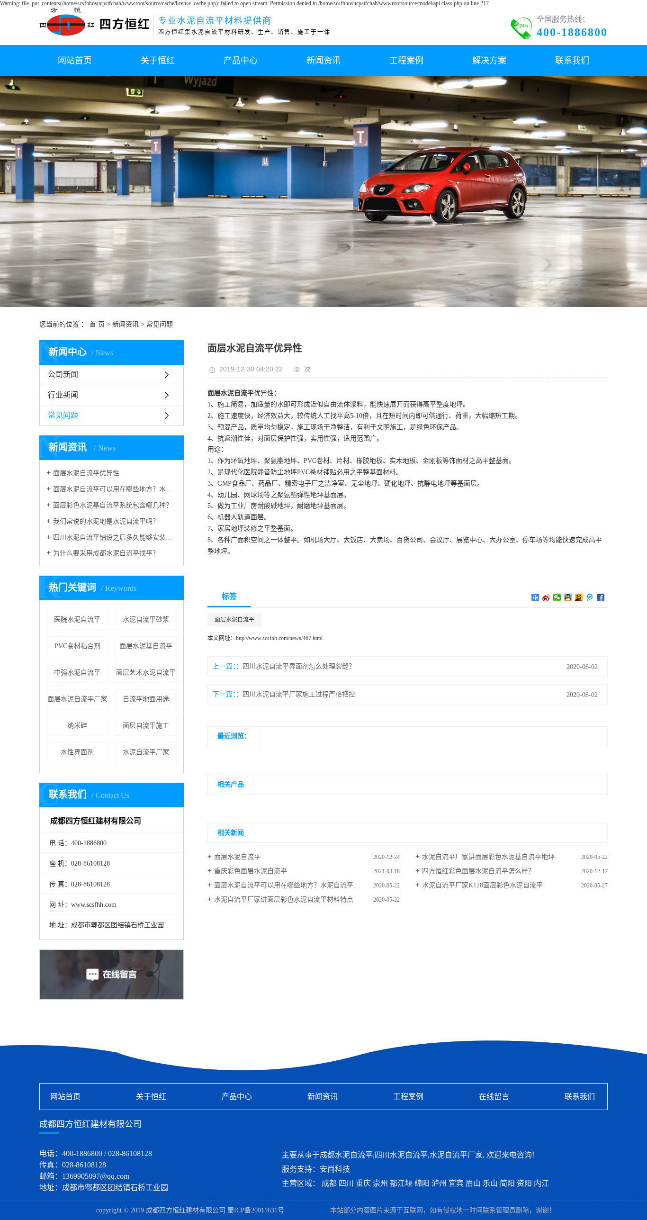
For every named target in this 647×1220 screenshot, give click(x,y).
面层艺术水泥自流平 (146, 672)
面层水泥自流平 (234, 619)
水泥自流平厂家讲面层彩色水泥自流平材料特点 (283, 899)
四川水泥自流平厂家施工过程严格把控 (299, 694)
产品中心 (237, 1097)
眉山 (473, 1183)
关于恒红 (151, 1097)
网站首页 (65, 1097)
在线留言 (494, 1097)
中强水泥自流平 (77, 672)
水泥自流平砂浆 (146, 619)
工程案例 (408, 1097)
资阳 (524, 1183)
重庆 (363, 1183)
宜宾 (456, 1183)
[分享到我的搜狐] (579, 597)
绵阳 (422, 1183)
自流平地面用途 (146, 699)
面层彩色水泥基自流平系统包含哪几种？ (112, 505)
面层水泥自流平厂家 (77, 699)
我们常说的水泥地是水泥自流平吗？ (106, 521)
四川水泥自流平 (401, 1155)
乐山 (490, 1183)
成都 (329, 1183)
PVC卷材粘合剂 (77, 646)
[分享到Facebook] (601, 597)
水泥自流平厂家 (146, 752)
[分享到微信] (557, 597)
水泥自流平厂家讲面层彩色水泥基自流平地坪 (488, 856)
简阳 (507, 1183)
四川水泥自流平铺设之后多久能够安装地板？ (115, 537)
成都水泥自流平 (346, 1155)
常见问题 (159, 324)
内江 (541, 1183)
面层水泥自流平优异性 (86, 473)
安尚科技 (335, 1169)
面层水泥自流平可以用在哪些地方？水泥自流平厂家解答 (115, 489)
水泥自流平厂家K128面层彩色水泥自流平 (482, 885)
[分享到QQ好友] (568, 597)
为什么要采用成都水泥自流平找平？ (106, 553)
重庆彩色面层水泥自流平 (250, 871)
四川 (346, 1183)
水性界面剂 (77, 752)
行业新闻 (63, 395)
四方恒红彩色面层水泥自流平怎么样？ (478, 871)
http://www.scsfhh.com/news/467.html (279, 638)
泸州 (439, 1183)
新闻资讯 (125, 324)
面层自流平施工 (146, 725)
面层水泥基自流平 (145, 646)
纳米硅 (77, 725)
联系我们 (580, 1097)
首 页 (97, 324)
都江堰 (401, 1183)
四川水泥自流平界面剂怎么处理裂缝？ (299, 666)
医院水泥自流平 (77, 619)
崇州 (380, 1183)
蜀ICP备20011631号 (255, 1210)
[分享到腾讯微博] (590, 597)
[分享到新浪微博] (546, 597)
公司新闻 (63, 375)
